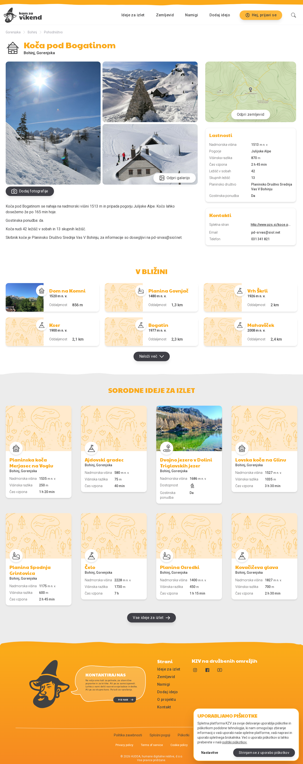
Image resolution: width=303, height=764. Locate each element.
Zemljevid (165, 15)
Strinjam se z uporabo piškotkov (264, 753)
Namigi (191, 15)
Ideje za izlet (133, 15)
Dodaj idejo (219, 15)
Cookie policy (179, 745)
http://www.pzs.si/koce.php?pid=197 (271, 225)
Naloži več (148, 356)
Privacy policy (124, 745)
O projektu (166, 699)
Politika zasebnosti (128, 735)
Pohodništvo (53, 32)
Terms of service (152, 745)
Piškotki (183, 735)
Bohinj (32, 32)
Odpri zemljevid (250, 114)
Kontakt (164, 707)
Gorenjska (13, 32)
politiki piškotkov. (234, 742)
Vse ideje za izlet (148, 617)
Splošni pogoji (160, 735)
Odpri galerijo (178, 178)
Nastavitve (209, 753)
